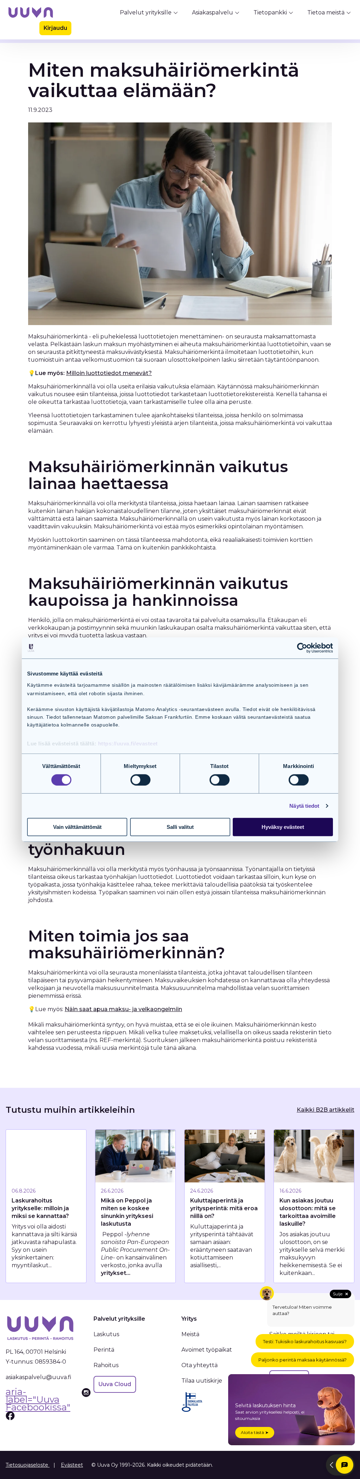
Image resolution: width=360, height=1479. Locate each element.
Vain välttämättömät (77, 827)
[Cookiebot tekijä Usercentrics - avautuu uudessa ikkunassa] (302, 648)
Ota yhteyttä (199, 1365)
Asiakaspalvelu (212, 12)
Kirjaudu (55, 28)
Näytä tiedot (304, 806)
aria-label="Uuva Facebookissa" (38, 1400)
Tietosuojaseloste (28, 1465)
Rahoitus (106, 1365)
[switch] (140, 780)
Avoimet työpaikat (206, 1349)
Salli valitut (180, 827)
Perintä (104, 1349)
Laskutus (106, 1334)
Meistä (190, 1334)
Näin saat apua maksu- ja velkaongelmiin (123, 1009)
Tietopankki (270, 12)
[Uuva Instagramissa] (86, 1404)
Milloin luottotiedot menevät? (109, 373)
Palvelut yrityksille (146, 12)
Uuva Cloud (114, 1384)
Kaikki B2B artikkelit (325, 1109)
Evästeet (72, 1465)
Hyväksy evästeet (283, 827)
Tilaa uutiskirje (201, 1380)
